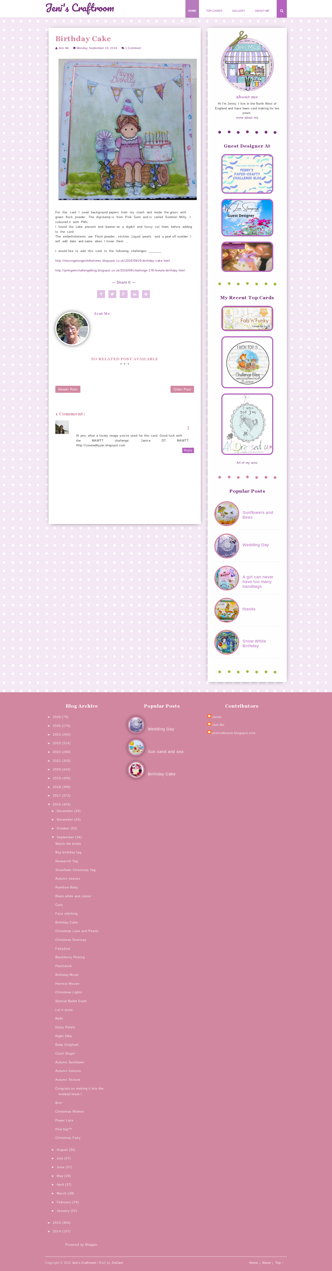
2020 (57, 769)
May (60, 1176)
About (266, 1262)
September (66, 837)
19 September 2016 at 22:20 (98, 430)
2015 (57, 1222)
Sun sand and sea (166, 751)
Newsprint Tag (66, 861)
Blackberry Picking (70, 957)
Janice (81, 426)
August (63, 1149)
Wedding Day (256, 545)
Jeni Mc (63, 48)
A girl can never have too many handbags (258, 582)
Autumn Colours (68, 1071)
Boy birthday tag (68, 852)
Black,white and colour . (74, 896)
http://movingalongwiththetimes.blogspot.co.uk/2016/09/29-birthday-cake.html (112, 260)
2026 (57, 717)
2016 (57, 804)
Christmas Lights (68, 992)
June (61, 1167)
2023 (57, 743)
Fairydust (62, 948)
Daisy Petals (65, 1027)
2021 (57, 761)
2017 (57, 795)
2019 (57, 778)
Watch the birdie (68, 843)
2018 (57, 787)
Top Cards (214, 10)
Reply (188, 450)
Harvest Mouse (67, 983)
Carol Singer (65, 1053)
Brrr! (59, 1103)
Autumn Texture (67, 1079)
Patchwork (63, 966)
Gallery (238, 10)
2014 (57, 1231)
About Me (262, 10)
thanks (249, 609)
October (63, 828)
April (61, 1184)
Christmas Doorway (71, 939)
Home (192, 10)
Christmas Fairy (68, 1137)
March (62, 1193)
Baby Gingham (67, 1044)
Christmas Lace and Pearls (76, 931)
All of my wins (247, 462)
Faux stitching (66, 913)
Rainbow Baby (66, 887)
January (63, 1210)
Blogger (91, 1244)
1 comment (133, 48)
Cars (59, 904)
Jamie (217, 717)
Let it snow (64, 1010)
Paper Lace (64, 1120)
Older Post (182, 389)
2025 (57, 725)
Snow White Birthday (254, 643)
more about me (247, 117)
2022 (57, 752)
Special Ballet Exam (71, 1001)
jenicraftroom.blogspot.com (234, 733)
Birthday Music (67, 975)
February (64, 1202)
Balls (59, 1018)
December (65, 811)
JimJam (117, 1262)
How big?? (63, 1129)
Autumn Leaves (67, 878)
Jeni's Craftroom (79, 8)
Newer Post (67, 389)
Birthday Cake (66, 922)
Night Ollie (63, 1036)
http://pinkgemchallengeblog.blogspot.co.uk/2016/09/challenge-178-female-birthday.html (120, 270)
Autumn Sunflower (69, 1062)
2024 (57, 734)
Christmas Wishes (69, 1111)
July (60, 1158)
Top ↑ (279, 1262)
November (65, 819)
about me (247, 97)
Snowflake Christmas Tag (75, 870)
